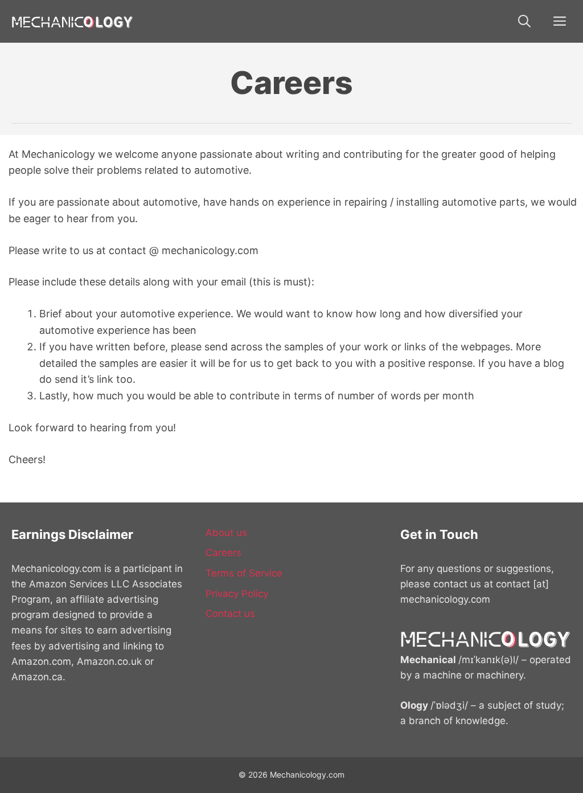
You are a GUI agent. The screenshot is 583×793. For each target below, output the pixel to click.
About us (226, 532)
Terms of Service (244, 573)
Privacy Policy (237, 593)
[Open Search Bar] (524, 21)
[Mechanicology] (72, 21)
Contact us (230, 613)
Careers (223, 552)
